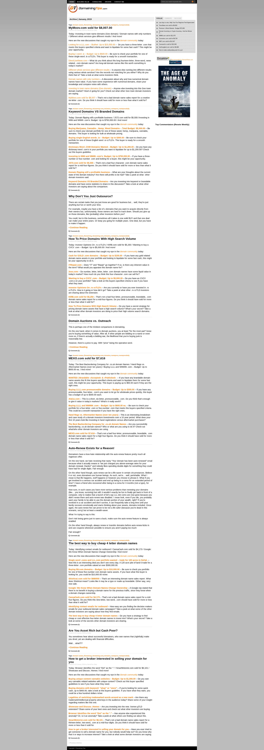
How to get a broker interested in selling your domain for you (99, 729)
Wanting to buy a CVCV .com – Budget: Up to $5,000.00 (96, 278)
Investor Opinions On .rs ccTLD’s (85, 287)
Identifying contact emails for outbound (88, 606)
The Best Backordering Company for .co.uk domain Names (97, 424)
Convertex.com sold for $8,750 (168, 38)
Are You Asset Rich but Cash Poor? (93, 630)
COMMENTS (168, 18)
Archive (108, 2)
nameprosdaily (124, 25)
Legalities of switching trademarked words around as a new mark (101, 697)
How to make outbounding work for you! (171, 50)
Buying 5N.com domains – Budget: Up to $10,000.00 (94, 569)
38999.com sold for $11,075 (167, 35)
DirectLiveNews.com (78, 60)
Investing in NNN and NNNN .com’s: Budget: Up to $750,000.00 (99, 156)
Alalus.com (74, 399)
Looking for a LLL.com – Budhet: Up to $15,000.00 (92, 44)
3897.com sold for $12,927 (167, 41)
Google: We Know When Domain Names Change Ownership (98, 588)
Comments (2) (75, 535)
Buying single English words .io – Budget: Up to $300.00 (96, 138)
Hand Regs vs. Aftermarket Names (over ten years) (93, 415)
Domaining (88, 25)
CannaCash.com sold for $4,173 (84, 597)
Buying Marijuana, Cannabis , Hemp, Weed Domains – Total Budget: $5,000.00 (107, 128)
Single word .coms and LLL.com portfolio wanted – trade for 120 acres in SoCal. (108, 560)
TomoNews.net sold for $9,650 (168, 25)
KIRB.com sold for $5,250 (81, 297)
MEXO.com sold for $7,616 (87, 358)
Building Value (83, 2)
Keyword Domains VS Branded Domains (96, 111)
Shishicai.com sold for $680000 (84, 579)
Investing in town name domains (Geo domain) (90, 88)
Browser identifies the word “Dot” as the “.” (90, 713)
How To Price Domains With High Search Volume (102, 238)
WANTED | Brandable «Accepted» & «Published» (93, 378)
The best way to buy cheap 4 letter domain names (103, 543)
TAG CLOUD (177, 18)
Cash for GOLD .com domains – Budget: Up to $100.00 (95, 255)
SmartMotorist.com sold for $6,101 (86, 720)
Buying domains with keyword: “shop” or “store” (93, 688)
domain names (78, 25)
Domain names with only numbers (84, 79)
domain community (128, 40)
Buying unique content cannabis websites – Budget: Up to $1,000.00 (102, 679)
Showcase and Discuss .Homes (84, 706)
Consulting (97, 2)
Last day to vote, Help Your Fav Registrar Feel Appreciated (176, 22)
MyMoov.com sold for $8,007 (82, 98)
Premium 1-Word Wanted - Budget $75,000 (172, 28)
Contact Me (119, 2)
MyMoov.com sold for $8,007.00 (90, 27)
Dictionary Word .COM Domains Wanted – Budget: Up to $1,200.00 (101, 147)
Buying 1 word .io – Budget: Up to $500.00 (88, 54)
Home (72, 2)
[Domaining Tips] (82, 8)
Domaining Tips (80, 748)
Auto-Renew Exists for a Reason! (91, 448)
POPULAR (159, 18)
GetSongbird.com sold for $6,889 (169, 47)
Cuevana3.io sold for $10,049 (167, 44)
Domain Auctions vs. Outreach (90, 321)
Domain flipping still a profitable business (89, 172)
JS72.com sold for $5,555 (81, 163)
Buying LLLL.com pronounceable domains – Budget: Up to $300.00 (101, 389)
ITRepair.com (75, 265)
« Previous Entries (75, 743)
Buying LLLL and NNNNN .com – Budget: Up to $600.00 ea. (97, 405)
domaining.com (98, 25)
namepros (114, 25)
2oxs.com (73, 271)
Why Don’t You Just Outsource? (91, 196)
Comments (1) (75, 104)
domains (107, 25)
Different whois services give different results (89, 70)
